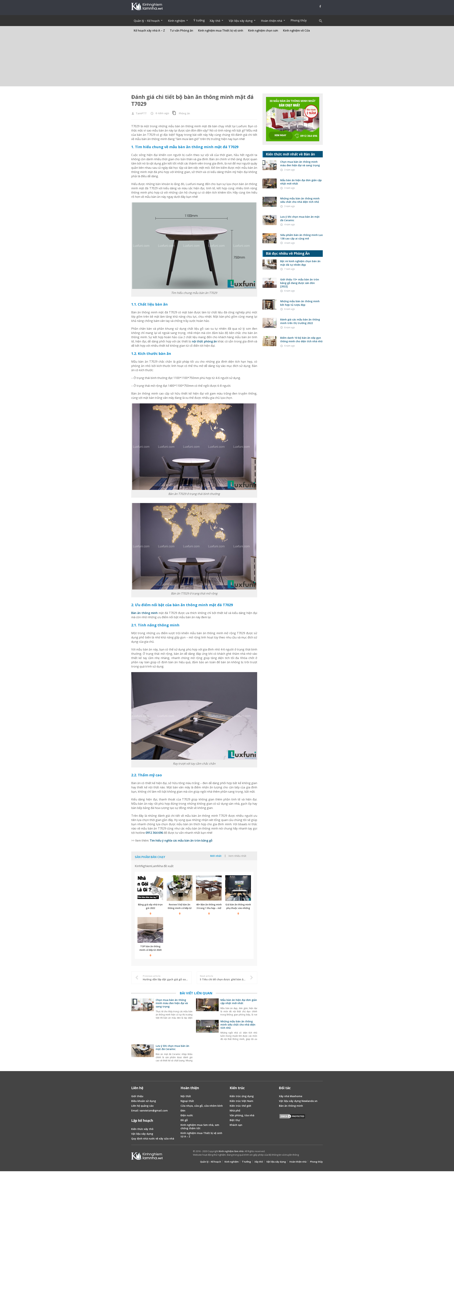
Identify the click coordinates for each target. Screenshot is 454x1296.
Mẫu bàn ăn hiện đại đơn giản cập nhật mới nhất (238, 1001)
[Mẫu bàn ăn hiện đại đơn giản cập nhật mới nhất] (207, 1009)
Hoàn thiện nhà (297, 1161)
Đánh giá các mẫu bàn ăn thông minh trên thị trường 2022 (300, 321)
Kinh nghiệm (232, 1161)
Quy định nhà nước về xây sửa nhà (152, 1138)
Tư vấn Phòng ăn (181, 30)
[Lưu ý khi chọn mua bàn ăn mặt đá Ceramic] (142, 1055)
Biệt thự (235, 1120)
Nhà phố (235, 1110)
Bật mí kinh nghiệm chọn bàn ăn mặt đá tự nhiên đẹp (300, 262)
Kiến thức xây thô (142, 1129)
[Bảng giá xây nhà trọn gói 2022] (150, 888)
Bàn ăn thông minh (144, 613)
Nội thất (186, 1096)
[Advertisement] (227, 61)
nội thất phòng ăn (204, 341)
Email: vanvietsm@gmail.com (149, 1110)
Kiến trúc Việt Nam (241, 1101)
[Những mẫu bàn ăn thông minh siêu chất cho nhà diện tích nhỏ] (207, 1031)
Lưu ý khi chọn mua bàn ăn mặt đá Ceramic (172, 1047)
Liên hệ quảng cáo (142, 1105)
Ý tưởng (199, 20)
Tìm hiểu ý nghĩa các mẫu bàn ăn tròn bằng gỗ (181, 840)
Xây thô (258, 1161)
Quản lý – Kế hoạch (210, 1161)
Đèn (183, 1110)
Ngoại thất (187, 1101)
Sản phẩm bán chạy (150, 857)
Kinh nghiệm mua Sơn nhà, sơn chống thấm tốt (200, 1126)
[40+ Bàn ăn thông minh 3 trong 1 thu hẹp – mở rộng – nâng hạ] (209, 888)
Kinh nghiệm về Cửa (296, 30)
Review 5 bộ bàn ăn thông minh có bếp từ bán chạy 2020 (180, 908)
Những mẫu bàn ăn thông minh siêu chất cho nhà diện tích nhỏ (237, 1024)
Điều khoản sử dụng (143, 1101)
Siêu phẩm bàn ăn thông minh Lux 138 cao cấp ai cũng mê (301, 236)
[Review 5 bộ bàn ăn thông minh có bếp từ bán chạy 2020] (179, 888)
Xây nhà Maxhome (290, 1096)
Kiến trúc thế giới (240, 1105)
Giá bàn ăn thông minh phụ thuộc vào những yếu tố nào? (238, 908)
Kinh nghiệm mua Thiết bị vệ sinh (220, 30)
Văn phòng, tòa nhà (242, 1115)
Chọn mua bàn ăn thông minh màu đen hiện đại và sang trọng (172, 1003)
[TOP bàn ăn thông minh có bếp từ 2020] (150, 930)
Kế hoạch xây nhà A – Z (149, 30)
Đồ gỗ (184, 1120)
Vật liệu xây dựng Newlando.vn (298, 1101)
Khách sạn (236, 1125)
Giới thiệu (137, 1096)
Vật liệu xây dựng (142, 1133)
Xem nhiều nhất (237, 856)
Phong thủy (299, 20)
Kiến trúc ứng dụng (242, 1096)
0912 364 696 (154, 833)
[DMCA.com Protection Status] (292, 1117)
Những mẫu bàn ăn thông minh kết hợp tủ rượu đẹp (300, 303)
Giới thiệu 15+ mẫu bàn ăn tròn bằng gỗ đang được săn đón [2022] (299, 283)
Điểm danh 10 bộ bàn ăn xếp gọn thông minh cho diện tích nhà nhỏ (301, 339)
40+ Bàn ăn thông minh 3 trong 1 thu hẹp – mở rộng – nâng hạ (209, 908)
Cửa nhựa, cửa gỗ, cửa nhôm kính (202, 1105)
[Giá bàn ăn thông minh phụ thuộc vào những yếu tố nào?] (238, 888)
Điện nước (187, 1115)
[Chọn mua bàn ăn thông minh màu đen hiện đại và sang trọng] (142, 1009)
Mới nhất (216, 856)
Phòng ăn (184, 113)
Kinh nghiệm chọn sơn (263, 30)
